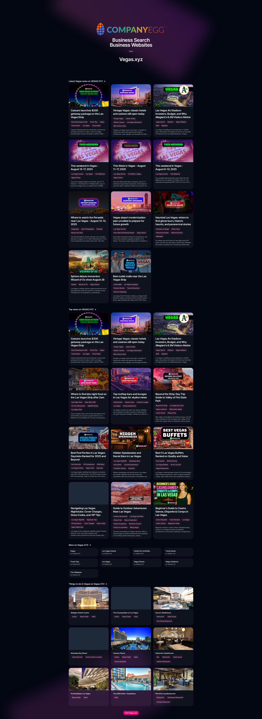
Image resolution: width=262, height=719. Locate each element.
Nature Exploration (130, 520)
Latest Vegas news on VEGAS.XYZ (87, 81)
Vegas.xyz (131, 59)
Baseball (164, 125)
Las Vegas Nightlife (120, 461)
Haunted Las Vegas (162, 229)
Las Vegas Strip (76, 409)
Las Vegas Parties (77, 468)
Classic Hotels (130, 118)
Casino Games (160, 523)
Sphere (73, 284)
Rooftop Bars (118, 402)
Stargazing (75, 229)
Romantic (131, 468)
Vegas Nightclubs (77, 527)
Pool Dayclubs (76, 464)
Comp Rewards (175, 520)
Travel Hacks (75, 125)
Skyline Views (129, 402)
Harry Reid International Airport (124, 233)
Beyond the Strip (77, 233)
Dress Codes (101, 523)
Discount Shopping (120, 292)
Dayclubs (100, 468)
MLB (157, 125)
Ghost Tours (176, 229)
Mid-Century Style (120, 126)
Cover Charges (89, 523)
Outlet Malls (117, 284)
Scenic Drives (160, 413)
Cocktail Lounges (142, 402)
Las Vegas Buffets (162, 464)
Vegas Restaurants (162, 468)
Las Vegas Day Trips (177, 405)
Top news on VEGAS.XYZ (82, 309)
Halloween (159, 236)
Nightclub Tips (92, 520)
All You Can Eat (176, 464)
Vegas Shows (75, 177)
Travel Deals (96, 125)
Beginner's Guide (173, 523)
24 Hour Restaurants (78, 406)
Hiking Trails (172, 413)
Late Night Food (76, 402)
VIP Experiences (89, 464)
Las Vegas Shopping (131, 284)
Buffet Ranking (172, 461)
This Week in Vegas (134, 174)
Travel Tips (93, 122)
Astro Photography (87, 229)
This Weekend (100, 174)
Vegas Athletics (181, 122)
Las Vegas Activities (136, 516)
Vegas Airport (141, 233)
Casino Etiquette (161, 520)
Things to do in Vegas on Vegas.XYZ (88, 584)
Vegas (102, 122)
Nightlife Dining (93, 406)
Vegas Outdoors (161, 409)
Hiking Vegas (134, 527)
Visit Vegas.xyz (131, 713)
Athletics (170, 122)
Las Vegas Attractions (134, 122)
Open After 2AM (90, 402)
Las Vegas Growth (120, 229)
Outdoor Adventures (120, 516)
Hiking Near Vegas (175, 409)
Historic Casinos (119, 122)
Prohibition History (120, 468)
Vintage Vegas (118, 118)
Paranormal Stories (162, 233)
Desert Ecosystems (120, 524)
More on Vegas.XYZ (80, 545)
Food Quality (160, 461)
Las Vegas (86, 125)
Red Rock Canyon (135, 524)
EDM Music (100, 464)
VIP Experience (76, 523)
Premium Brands (119, 288)
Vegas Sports (160, 122)
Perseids (99, 229)
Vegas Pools (90, 468)
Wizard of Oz (83, 284)
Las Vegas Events (77, 174)
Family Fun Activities (120, 527)
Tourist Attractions (133, 288)
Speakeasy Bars (134, 461)
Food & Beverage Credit (79, 122)
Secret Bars (117, 464)
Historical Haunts (176, 233)
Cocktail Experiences (131, 464)
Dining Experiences (129, 406)
